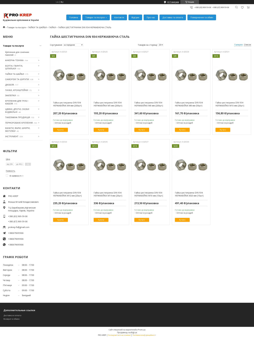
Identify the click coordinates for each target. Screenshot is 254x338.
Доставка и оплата (12, 315)
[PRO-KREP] (17, 16)
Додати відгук (242, 7)
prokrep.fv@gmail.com (18, 227)
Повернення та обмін (201, 17)
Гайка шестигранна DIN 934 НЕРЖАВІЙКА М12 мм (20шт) (67, 194)
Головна (73, 17)
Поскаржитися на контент (119, 335)
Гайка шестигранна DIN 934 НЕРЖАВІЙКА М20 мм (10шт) (189, 194)
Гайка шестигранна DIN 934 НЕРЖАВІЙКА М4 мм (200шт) (67, 104)
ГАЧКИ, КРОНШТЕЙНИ (16, 90)
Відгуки (135, 17)
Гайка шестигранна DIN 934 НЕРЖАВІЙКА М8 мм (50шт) (189, 104)
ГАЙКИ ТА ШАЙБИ (37, 27)
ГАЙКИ (52, 27)
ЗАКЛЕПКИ (10, 95)
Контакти (119, 17)
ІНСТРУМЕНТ (11, 136)
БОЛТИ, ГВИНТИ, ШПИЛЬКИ (14, 67)
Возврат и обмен (12, 319)
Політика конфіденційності (144, 335)
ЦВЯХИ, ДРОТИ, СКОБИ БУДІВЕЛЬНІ (17, 110)
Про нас (151, 17)
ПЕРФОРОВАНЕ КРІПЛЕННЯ (19, 122)
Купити (60, 130)
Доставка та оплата (172, 17)
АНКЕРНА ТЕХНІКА (14, 60)
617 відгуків (173, 2)
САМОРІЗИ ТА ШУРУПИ (17, 79)
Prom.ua (141, 329)
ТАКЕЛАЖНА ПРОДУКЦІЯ (17, 117)
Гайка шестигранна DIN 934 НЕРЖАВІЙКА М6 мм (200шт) (148, 104)
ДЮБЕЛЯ (9, 84)
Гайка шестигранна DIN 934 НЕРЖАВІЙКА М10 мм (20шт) (229, 104)
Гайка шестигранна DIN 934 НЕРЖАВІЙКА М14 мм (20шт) (108, 194)
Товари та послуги (95, 17)
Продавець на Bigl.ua (127, 332)
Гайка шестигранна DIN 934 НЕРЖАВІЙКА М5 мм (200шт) (108, 104)
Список (247, 44)
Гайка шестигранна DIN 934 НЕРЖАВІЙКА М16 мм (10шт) (148, 194)
